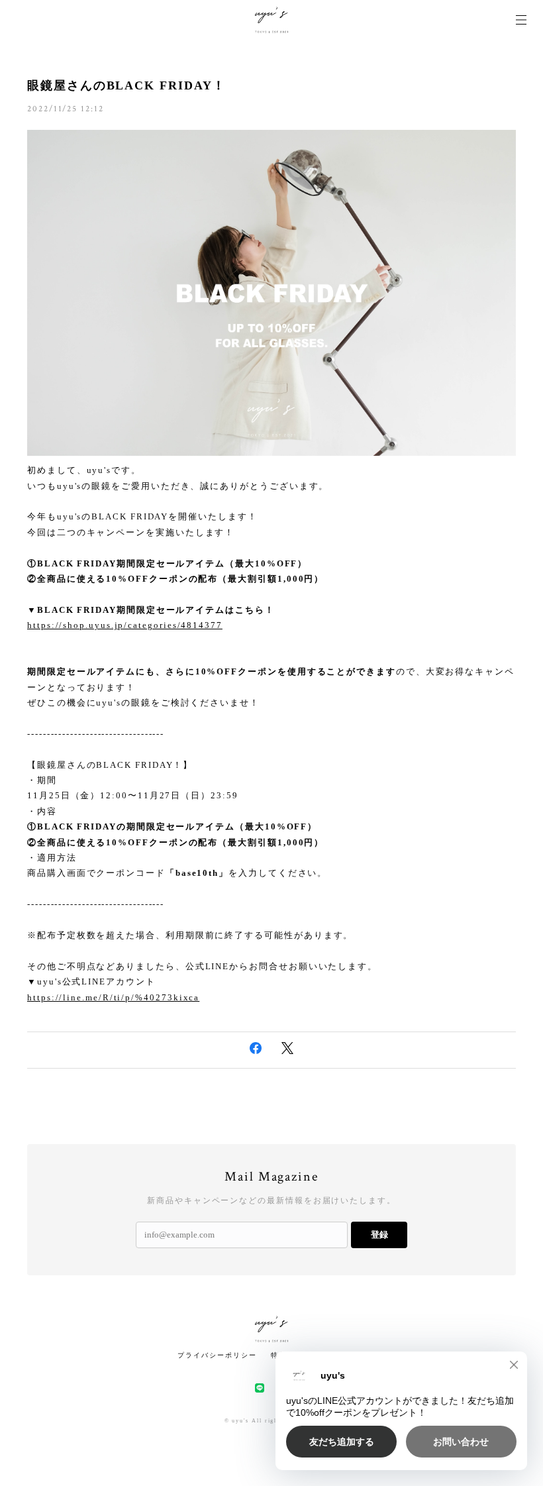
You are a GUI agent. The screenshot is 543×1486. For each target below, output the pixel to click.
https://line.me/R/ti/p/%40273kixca (113, 997)
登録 (379, 1235)
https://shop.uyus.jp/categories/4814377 (124, 625)
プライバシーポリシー (216, 1355)
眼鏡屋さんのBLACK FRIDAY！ (126, 85)
